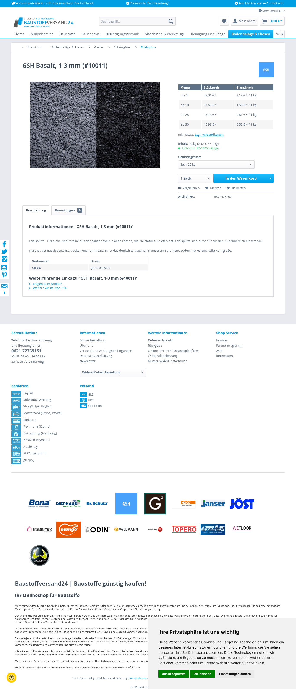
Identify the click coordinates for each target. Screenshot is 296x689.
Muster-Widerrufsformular (167, 361)
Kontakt (221, 340)
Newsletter (88, 361)
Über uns (86, 345)
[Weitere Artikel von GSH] (266, 69)
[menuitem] (137, 21)
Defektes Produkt (160, 340)
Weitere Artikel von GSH (49, 288)
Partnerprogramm (229, 345)
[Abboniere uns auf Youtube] (4, 268)
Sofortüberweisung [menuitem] (37, 400)
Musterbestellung (93, 340)
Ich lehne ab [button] (202, 674)
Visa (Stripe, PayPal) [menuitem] (37, 406)
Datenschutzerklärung (96, 356)
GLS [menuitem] (90, 394)
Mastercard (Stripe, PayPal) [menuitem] (42, 413)
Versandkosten (139, 678)
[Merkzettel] (224, 21)
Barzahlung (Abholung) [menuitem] (40, 433)
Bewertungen (68, 210)
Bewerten (238, 188)
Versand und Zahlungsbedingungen (106, 351)
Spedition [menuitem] (94, 406)
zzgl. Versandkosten (209, 134)
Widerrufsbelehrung (163, 356)
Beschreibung (36, 210)
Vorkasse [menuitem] (29, 420)
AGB (219, 351)
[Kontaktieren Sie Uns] (4, 282)
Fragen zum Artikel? (47, 284)
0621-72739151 (26, 351)
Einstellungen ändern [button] (235, 674)
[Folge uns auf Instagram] (4, 260)
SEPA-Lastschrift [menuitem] (35, 453)
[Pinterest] (4, 276)
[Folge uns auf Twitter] (4, 253)
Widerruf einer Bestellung (101, 372)
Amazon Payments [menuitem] (36, 440)
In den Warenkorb (241, 178)
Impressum (224, 356)
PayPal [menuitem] (28, 393)
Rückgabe (155, 345)
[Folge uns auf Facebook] (4, 245)
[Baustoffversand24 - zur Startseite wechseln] (43, 22)
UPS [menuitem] (90, 400)
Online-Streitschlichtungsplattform (173, 351)
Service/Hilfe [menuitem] (271, 11)
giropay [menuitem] (28, 460)
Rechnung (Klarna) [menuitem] (36, 426)
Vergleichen (191, 188)
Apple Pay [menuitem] (30, 446)
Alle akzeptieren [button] (174, 674)
